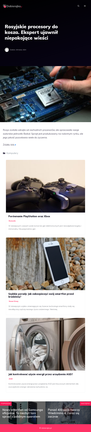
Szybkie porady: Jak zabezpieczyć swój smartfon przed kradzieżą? (41, 295)
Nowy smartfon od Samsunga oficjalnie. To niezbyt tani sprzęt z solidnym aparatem (22, 413)
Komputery (12, 153)
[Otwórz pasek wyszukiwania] (78, 5)
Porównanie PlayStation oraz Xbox (29, 216)
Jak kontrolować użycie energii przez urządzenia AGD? (40, 374)
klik (12, 144)
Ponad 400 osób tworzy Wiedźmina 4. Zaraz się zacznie (64, 413)
